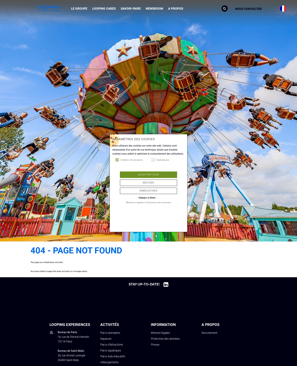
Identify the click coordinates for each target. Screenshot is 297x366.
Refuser (148, 182)
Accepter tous (148, 174)
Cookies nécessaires (131, 159)
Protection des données (158, 202)
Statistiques (162, 159)
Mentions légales (135, 202)
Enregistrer (148, 190)
